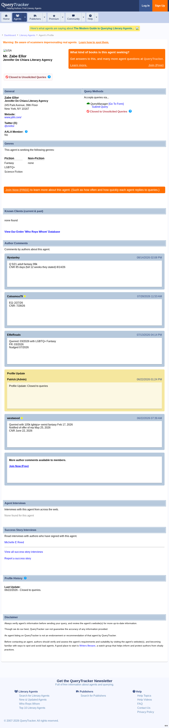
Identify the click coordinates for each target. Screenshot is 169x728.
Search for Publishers (93, 695)
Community (73, 18)
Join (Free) (156, 65)
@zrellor (9, 126)
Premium (54, 18)
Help (90, 18)
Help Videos (144, 699)
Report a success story (17, 558)
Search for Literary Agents (34, 695)
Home (6, 18)
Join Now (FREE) (17, 190)
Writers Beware (87, 645)
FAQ (140, 703)
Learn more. (78, 65)
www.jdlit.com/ (12, 117)
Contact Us (143, 707)
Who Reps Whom (29, 703)
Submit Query (100, 106)
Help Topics (144, 695)
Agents (17, 18)
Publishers (35, 18)
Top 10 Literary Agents (32, 707)
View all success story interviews (23, 551)
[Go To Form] (116, 103)
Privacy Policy (145, 712)
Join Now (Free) (19, 466)
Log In (146, 5)
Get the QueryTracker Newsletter (84, 681)
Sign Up (160, 5)
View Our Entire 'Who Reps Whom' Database (32, 231)
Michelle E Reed (14, 542)
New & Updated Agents (33, 699)
